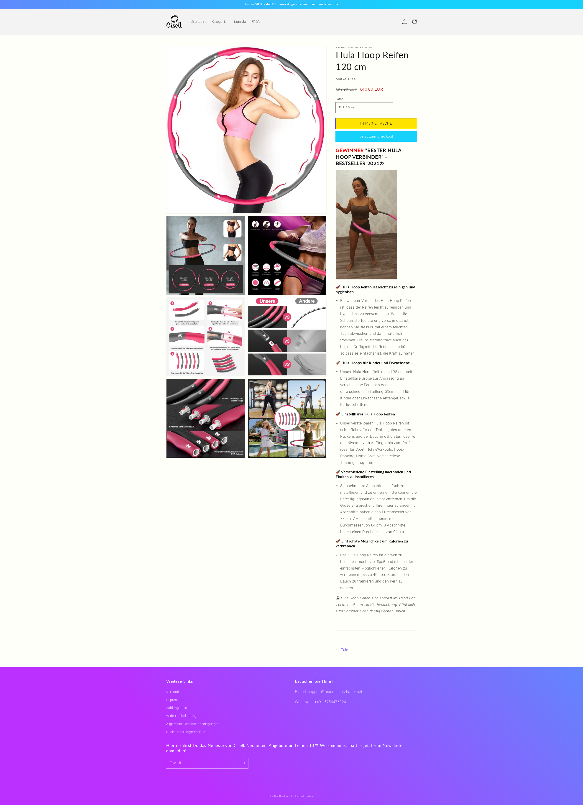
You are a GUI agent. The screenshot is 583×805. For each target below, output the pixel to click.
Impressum (174, 700)
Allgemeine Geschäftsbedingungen (193, 724)
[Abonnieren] (243, 763)
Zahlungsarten (177, 708)
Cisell (282, 796)
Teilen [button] (345, 649)
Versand (172, 692)
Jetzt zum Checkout (376, 136)
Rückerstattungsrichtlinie (185, 732)
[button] (394, 22)
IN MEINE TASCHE (376, 123)
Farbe (339, 99)
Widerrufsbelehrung (181, 716)
